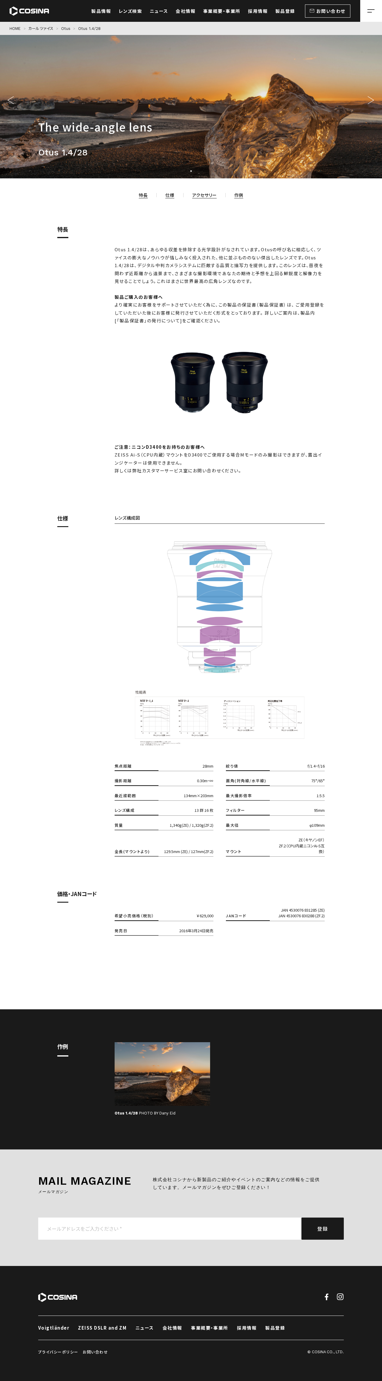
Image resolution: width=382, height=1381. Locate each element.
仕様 (169, 195)
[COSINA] (29, 10)
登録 (322, 1228)
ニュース (144, 1328)
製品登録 (275, 1328)
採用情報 (247, 1328)
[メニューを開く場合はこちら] (371, 11)
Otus (66, 28)
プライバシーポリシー (58, 1352)
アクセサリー (204, 195)
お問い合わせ (95, 1352)
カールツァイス (40, 28)
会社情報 (172, 1328)
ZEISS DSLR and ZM (102, 1328)
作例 (238, 195)
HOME (15, 28)
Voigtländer (53, 1328)
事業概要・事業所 (209, 1328)
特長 (143, 195)
